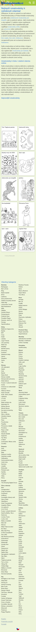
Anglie (20, 471)
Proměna (4, 428)
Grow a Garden (5, 602)
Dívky (3, 327)
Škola (20, 387)
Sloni (20, 590)
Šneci (20, 606)
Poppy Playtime (5, 612)
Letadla (3, 466)
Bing (2, 290)
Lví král (3, 398)
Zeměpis (21, 469)
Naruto (21, 311)
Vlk (19, 602)
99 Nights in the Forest (8, 578)
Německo (21, 491)
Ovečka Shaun (5, 312)
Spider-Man (4, 552)
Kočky (20, 541)
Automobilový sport (24, 394)
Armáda (21, 299)
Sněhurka (4, 432)
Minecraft (4, 608)
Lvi (19, 555)
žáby (20, 611)
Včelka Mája (4, 566)
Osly (20, 570)
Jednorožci (22, 523)
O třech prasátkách (6, 532)
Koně (20, 537)
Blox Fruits (4, 586)
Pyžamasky (4, 540)
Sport (20, 390)
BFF (2, 333)
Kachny (21, 531)
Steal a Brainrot (23, 290)
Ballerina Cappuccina (7, 329)
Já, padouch (4, 507)
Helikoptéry (4, 458)
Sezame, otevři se (6, 320)
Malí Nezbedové (6, 306)
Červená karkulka (6, 574)
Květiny (21, 487)
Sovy (20, 592)
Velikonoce (19, 38)
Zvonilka (3, 443)
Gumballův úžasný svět (8, 497)
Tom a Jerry (4, 562)
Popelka (3, 424)
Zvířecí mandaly (23, 342)
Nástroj (21, 313)
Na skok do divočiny (7, 410)
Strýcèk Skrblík (5, 433)
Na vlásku (4, 412)
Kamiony (3, 464)
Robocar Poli (22, 323)
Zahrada (21, 381)
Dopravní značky (6, 454)
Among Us (4, 582)
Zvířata (21, 508)
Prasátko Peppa (6, 318)
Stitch (3, 558)
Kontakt (3, 624)
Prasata (21, 580)
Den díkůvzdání (23, 415)
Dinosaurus (22, 515)
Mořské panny (5, 348)
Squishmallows (5, 324)
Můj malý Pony (5, 530)
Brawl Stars (4, 588)
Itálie (20, 479)
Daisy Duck (4, 375)
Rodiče (3, 619)
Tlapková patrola (6, 560)
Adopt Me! (4, 580)
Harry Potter (4, 499)
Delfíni (20, 513)
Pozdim (21, 434)
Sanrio (3, 356)
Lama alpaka (22, 553)
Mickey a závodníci (6, 606)
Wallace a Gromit (6, 568)
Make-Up (4, 344)
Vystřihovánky (23, 347)
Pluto (2, 420)
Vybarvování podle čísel (25, 467)
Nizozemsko (22, 489)
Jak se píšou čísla (24, 455)
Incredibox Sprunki (6, 604)
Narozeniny (22, 428)
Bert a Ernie (4, 289)
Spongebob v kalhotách (8, 554)
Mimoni (3, 524)
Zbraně (21, 327)
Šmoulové (4, 570)
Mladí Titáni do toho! (7, 526)
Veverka (21, 600)
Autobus (3, 450)
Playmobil (21, 370)
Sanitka (3, 472)
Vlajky (20, 501)
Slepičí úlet (4, 550)
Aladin (3, 369)
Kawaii (20, 364)
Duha (20, 475)
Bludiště (21, 453)
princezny (7, 29)
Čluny (3, 478)
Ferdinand (4, 493)
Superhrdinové (23, 334)
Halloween (4, 42)
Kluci (20, 297)
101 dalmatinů (5, 367)
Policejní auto (5, 470)
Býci (20, 510)
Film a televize (5, 485)
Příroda (21, 493)
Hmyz (20, 521)
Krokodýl (21, 547)
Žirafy (20, 608)
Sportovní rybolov (24, 406)
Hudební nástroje (24, 360)
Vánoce (21, 442)
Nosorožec (22, 566)
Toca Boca (22, 294)
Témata (21, 413)
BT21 (2, 294)
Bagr (2, 452)
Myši (20, 562)
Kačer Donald (5, 392)
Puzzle (21, 461)
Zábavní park (22, 383)
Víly (2, 362)
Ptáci (20, 584)
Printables (22, 345)
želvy (20, 613)
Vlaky (2, 476)
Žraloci (21, 610)
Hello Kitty (4, 302)
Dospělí (3, 480)
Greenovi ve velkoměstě (8, 386)
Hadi (20, 519)
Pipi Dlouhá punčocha (7, 536)
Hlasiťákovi (4, 501)
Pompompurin (5, 314)
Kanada (21, 481)
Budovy (21, 352)
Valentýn (21, 440)
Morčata (21, 559)
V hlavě (3, 439)
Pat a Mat (4, 534)
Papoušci (21, 576)
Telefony (21, 377)
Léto (20, 424)
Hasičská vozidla (6, 456)
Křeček (21, 549)
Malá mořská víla (6, 402)
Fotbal (20, 396)
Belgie (20, 473)
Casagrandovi (5, 489)
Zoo (20, 604)
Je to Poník (4, 509)
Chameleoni (22, 512)
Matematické (22, 457)
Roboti (20, 325)
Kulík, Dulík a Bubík (7, 394)
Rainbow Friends (24, 285)
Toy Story (4, 437)
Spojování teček (23, 465)
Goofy (3, 384)
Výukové (21, 449)
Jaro (20, 422)
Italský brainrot (23, 305)
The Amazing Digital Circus (9, 482)
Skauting (21, 374)
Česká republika (23, 505)
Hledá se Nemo (5, 390)
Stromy (21, 499)
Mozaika (21, 368)
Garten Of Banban (6, 598)
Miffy (2, 308)
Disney (3, 365)
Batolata (4, 285)
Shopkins (4, 358)
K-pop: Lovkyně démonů (8, 511)
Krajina (21, 485)
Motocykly (4, 468)
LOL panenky (5, 342)
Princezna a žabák (6, 426)
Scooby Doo (4, 544)
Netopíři (21, 564)
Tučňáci (21, 594)
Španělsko (22, 503)
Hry (2, 576)
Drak (20, 517)
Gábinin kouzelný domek (8, 300)
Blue (2, 487)
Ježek (20, 529)
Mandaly (21, 336)
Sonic (20, 289)
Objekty (3, 310)
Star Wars (4, 556)
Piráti (20, 315)
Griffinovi (3, 495)
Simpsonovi (4, 548)
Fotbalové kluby (23, 398)
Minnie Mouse (5, 408)
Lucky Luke (4, 519)
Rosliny (21, 495)
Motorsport (22, 404)
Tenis (20, 408)
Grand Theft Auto (6, 600)
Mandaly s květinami (25, 340)
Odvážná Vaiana (6, 416)
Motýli (20, 561)
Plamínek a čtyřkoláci (25, 317)
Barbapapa (4, 287)
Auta (2, 371)
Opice (20, 568)
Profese (21, 372)
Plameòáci (22, 578)
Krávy (20, 545)
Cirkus (20, 354)
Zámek (21, 385)
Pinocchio (4, 418)
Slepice (21, 588)
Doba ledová (5, 381)
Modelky (3, 346)
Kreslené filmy (23, 330)
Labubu (3, 338)
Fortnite (3, 596)
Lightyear (4, 396)
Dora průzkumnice (6, 298)
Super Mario (22, 292)
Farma (21, 356)
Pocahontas (4, 422)
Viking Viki (4, 564)
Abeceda (21, 451)
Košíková (21, 400)
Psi (19, 582)
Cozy (2, 335)
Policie (20, 319)
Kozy (20, 539)
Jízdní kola (4, 462)
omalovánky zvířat (14, 27)
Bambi (3, 373)
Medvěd (21, 557)
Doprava (4, 446)
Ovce (20, 572)
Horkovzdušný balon (7, 460)
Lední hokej (22, 402)
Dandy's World (5, 590)
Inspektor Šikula (6, 505)
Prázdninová (22, 436)
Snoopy (3, 322)
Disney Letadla (5, 377)
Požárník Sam (5, 316)
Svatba (21, 438)
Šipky (20, 410)
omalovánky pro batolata (20, 51)
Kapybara (21, 533)
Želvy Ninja (4, 572)
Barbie (3, 331)
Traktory (3, 474)
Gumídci (3, 388)
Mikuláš (21, 426)
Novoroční (22, 430)
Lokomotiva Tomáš (6, 304)
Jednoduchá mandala (25, 338)
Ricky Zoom (22, 321)
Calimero (4, 296)
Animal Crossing (6, 584)
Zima (20, 446)
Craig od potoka (6, 491)
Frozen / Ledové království (9, 383)
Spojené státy (23, 497)
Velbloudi (21, 598)
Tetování (21, 379)
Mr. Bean (4, 528)
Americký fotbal (23, 392)
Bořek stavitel (5, 292)
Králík (20, 543)
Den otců (12, 38)
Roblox (21, 287)
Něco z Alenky (5, 414)
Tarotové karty (23, 376)
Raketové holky (5, 354)
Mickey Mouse (5, 406)
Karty (20, 483)
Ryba (20, 586)
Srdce (3, 360)
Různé (21, 350)
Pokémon (4, 610)
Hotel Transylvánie (6, 503)
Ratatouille (4, 542)
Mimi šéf (3, 523)
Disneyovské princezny (8, 379)
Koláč (3, 337)
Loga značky (22, 366)
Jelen (20, 525)
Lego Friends (5, 340)
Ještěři (21, 527)
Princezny (4, 350)
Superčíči (4, 435)
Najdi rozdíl (22, 459)
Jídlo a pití (22, 362)
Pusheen (3, 352)
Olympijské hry (23, 432)
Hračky (21, 358)
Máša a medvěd (6, 521)
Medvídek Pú (5, 404)
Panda (20, 574)
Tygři (20, 596)
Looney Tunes (5, 517)
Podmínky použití (7, 621)
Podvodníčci (4, 538)
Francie (21, 477)
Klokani (21, 535)
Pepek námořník (23, 332)
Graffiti (21, 303)
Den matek (4, 38)
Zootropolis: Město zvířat (8, 441)
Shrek (3, 546)
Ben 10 (21, 301)
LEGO (20, 307)
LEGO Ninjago (23, 309)
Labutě (21, 551)
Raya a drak (4, 430)
